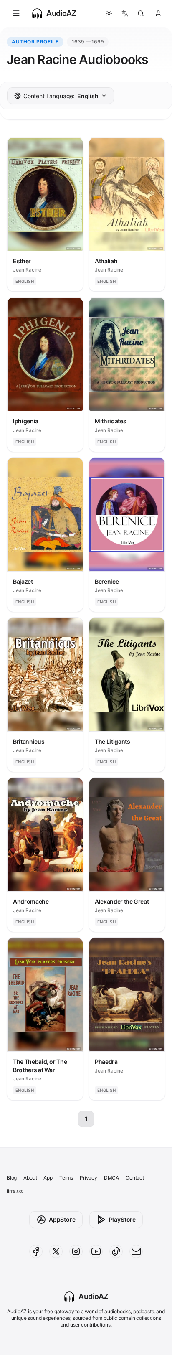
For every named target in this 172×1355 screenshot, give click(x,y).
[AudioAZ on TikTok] (116, 1251)
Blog (12, 1178)
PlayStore (122, 1219)
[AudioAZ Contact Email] (136, 1251)
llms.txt (15, 1191)
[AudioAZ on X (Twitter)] (56, 1251)
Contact (135, 1178)
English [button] (61, 95)
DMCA (111, 1178)
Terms (66, 1178)
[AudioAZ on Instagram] (76, 1251)
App (47, 1178)
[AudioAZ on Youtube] (96, 1251)
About (30, 1178)
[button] (16, 13)
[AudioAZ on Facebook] (36, 1251)
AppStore (62, 1219)
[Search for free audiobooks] (140, 13)
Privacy (88, 1178)
